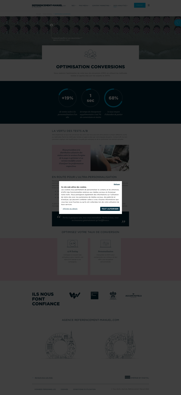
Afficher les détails (70, 209)
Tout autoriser (110, 209)
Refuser (117, 184)
